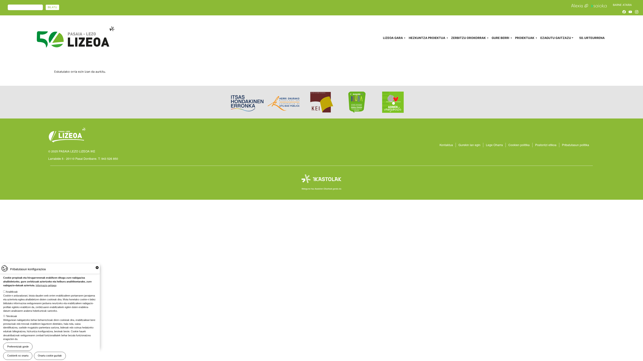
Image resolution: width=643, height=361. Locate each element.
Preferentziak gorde (18, 346)
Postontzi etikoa (545, 145)
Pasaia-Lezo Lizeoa (75, 28)
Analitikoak (12, 291)
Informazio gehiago (46, 285)
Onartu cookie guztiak (50, 355)
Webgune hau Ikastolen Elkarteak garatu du (321, 188)
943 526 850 (109, 158)
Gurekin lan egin (469, 145)
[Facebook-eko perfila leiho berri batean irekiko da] (624, 11)
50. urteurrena (592, 38)
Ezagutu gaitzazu (555, 38)
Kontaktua (446, 145)
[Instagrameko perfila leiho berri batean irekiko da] (636, 11)
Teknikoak (11, 316)
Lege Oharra (494, 145)
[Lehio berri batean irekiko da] (579, 5)
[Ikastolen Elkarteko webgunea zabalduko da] (321, 178)
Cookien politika (519, 145)
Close (97, 268)
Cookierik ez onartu (17, 355)
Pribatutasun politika (575, 145)
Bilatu (52, 7)
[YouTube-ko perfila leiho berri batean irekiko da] (630, 11)
